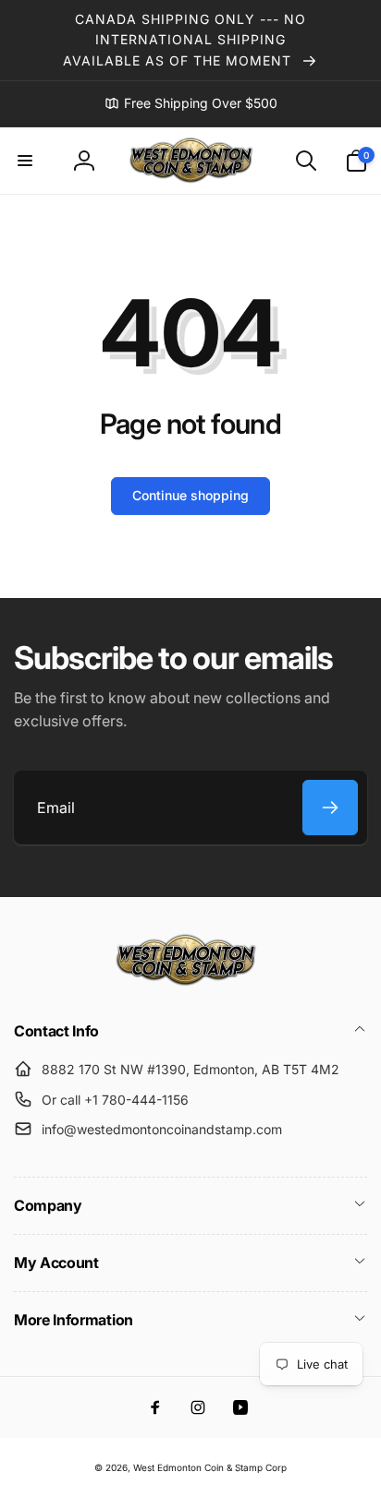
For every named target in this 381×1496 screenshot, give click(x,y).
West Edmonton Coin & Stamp (198, 1467)
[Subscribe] (330, 807)
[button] (25, 160)
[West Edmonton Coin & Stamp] (190, 982)
